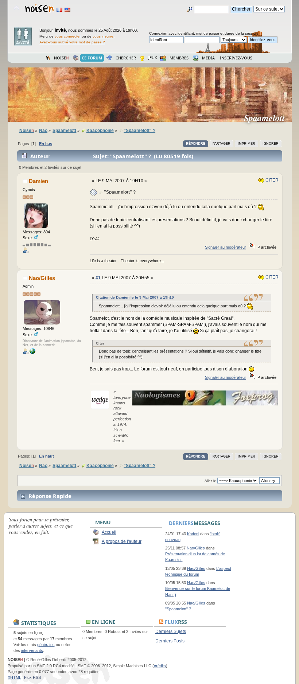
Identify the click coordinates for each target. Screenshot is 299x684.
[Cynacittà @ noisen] (32, 352)
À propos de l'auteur (121, 541)
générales (46, 644)
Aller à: (210, 481)
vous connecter (68, 36)
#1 (98, 277)
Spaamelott (267, 117)
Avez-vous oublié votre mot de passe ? (72, 42)
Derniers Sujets (170, 631)
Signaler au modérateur (225, 247)
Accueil (109, 532)
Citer (271, 180)
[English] (67, 10)
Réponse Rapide (49, 496)
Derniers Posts (170, 641)
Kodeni (193, 534)
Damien (38, 181)
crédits (160, 666)
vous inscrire (103, 36)
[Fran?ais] (59, 10)
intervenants (32, 650)
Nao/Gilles (42, 278)
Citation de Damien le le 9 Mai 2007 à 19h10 (135, 297)
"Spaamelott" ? (178, 609)
